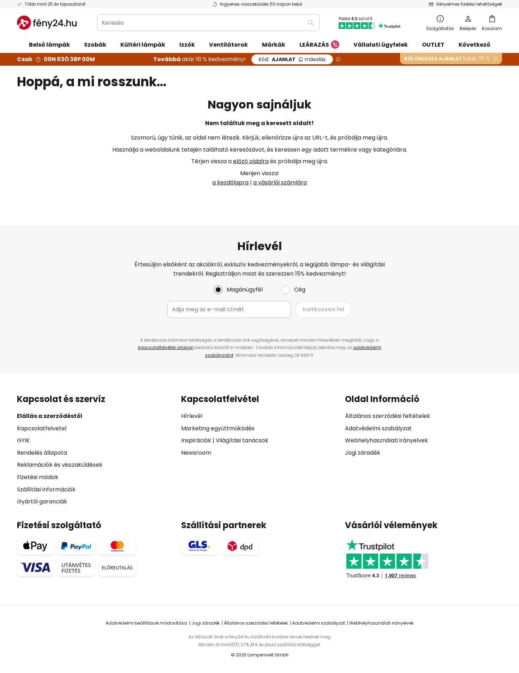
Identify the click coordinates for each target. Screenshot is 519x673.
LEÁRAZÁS (314, 45)
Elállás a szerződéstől (49, 416)
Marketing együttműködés (218, 428)
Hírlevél (191, 416)
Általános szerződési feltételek (387, 416)
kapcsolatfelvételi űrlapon (166, 347)
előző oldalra (251, 161)
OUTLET (433, 45)
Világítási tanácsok (242, 440)
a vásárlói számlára (280, 182)
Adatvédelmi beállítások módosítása (146, 623)
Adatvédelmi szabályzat (378, 428)
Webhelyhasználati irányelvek (386, 440)
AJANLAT (292, 59)
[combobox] (208, 22)
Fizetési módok (37, 477)
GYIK (23, 440)
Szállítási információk (46, 489)
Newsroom (196, 453)
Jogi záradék (362, 453)
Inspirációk (196, 440)
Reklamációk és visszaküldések (59, 465)
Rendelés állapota (42, 453)
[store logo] (47, 23)
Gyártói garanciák (42, 501)
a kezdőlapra (230, 182)
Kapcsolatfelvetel (41, 428)
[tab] (95, 450)
